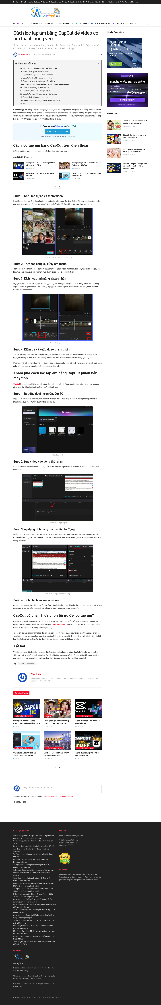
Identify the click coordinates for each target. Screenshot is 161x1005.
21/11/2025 (76, 178)
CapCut (16, 384)
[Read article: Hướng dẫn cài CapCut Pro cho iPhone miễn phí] (88, 740)
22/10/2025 (79, 759)
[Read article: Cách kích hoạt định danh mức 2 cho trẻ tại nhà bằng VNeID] (114, 125)
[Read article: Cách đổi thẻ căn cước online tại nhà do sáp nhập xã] (114, 139)
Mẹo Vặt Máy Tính (48, 54)
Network (23, 2)
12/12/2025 (30, 178)
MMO (132, 23)
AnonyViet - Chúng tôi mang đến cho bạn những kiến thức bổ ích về (40, 997)
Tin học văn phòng (55, 2)
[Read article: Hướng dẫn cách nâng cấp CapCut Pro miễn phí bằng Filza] (18, 165)
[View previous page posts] (55, 187)
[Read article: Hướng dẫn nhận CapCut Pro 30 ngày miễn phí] (18, 176)
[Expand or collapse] (98, 64)
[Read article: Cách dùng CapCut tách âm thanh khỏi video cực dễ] (64, 176)
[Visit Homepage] (45, 12)
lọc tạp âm (31, 664)
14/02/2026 (76, 168)
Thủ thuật (44, 2)
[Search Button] (147, 23)
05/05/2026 (30, 168)
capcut (21, 664)
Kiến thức (16, 2)
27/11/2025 (35, 54)
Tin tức (64, 2)
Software (37, 2)
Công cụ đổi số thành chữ (110, 2)
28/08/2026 (127, 154)
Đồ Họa (48, 716)
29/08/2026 (127, 140)
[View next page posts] (59, 187)
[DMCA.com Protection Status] (64, 858)
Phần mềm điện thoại (23, 716)
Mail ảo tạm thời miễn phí (76, 2)
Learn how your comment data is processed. (59, 796)
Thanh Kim (24, 54)
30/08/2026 (127, 126)
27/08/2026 (127, 171)
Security (30, 2)
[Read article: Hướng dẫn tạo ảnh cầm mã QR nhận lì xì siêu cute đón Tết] (64, 165)
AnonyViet (17, 865)
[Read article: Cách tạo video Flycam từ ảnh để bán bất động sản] (57, 740)
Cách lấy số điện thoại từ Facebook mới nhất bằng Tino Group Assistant (33, 848)
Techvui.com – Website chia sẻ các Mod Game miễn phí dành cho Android (34, 872)
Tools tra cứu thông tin (93, 2)
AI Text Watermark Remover (129, 2)
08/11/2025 (48, 759)
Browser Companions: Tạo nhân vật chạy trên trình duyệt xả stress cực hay (135, 166)
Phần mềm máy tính (84, 716)
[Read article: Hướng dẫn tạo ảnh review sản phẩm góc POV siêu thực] (114, 153)
